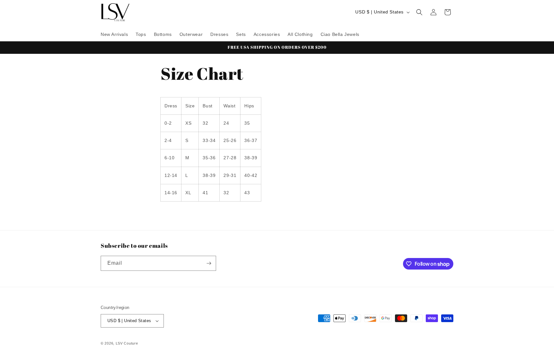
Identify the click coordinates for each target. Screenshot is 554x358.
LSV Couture (127, 343)
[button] (419, 12)
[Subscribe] (209, 263)
